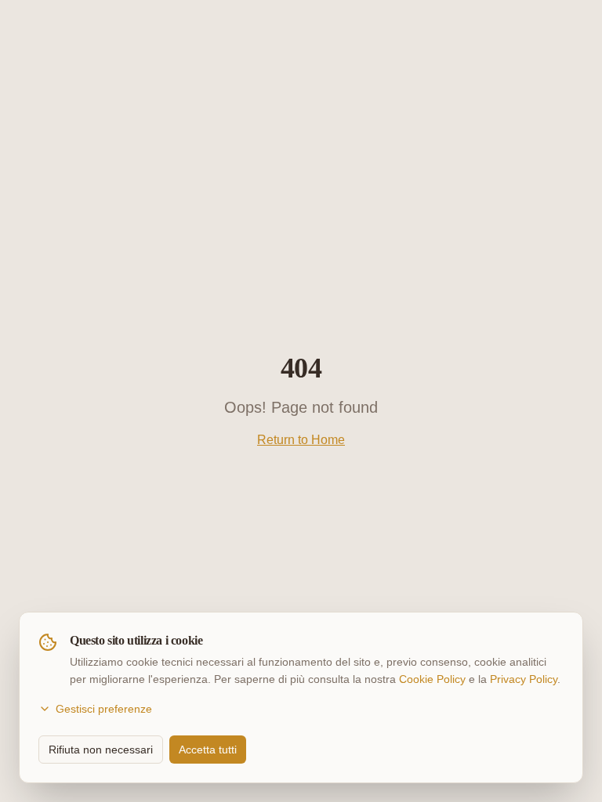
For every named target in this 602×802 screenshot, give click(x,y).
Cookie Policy (432, 679)
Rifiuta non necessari (101, 749)
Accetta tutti (208, 749)
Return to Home (301, 439)
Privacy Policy (523, 679)
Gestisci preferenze (104, 709)
